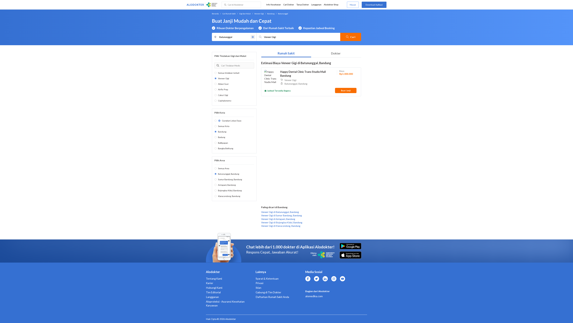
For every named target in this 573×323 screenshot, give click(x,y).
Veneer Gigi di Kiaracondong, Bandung (280, 225)
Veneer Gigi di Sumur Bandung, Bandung (281, 215)
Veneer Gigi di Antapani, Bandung (278, 219)
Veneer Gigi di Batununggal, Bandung (280, 212)
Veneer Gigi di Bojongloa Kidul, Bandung (281, 222)
